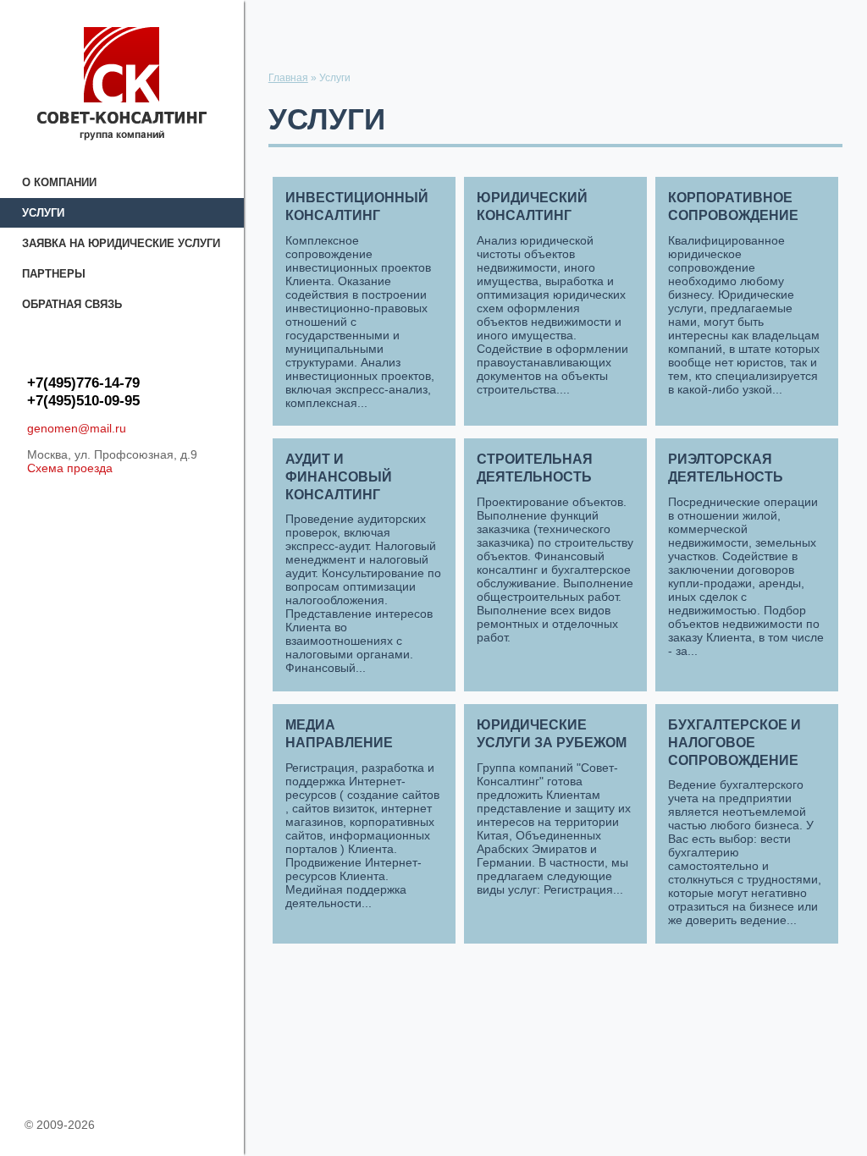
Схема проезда (70, 468)
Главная (288, 78)
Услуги (43, 212)
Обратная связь (72, 304)
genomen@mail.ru (76, 428)
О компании (59, 182)
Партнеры (54, 273)
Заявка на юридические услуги (121, 243)
